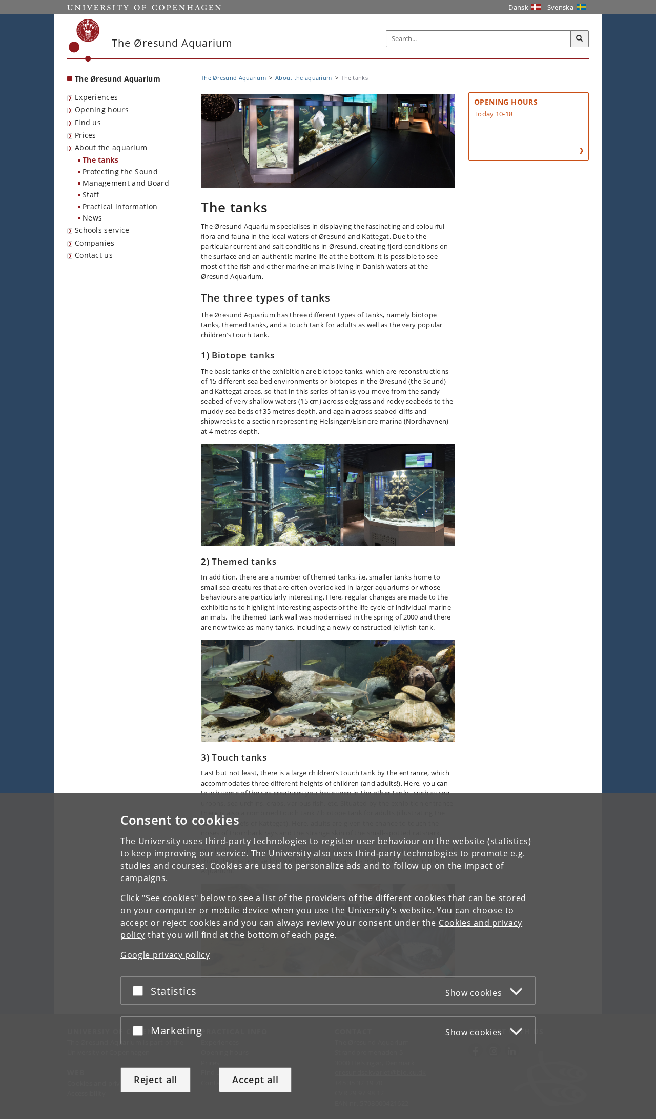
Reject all (155, 1079)
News (92, 218)
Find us (88, 122)
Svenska (560, 7)
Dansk (518, 7)
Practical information (120, 206)
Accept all (255, 1079)
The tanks (101, 160)
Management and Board (126, 183)
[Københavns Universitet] (84, 40)
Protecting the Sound (120, 171)
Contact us (94, 255)
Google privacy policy (165, 955)
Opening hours (102, 109)
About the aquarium (111, 147)
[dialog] (328, 956)
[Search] (579, 39)
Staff (91, 194)
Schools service (102, 230)
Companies (95, 243)
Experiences (96, 97)
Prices (85, 135)
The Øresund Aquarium (117, 79)
